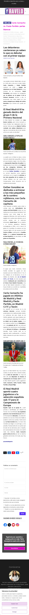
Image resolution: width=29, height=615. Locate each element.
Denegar (14, 611)
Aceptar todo (14, 603)
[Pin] (13, 453)
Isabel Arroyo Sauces (17, 42)
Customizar (15, 607)
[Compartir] (9, 453)
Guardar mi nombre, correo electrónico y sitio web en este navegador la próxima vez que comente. (14, 500)
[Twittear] (5, 453)
